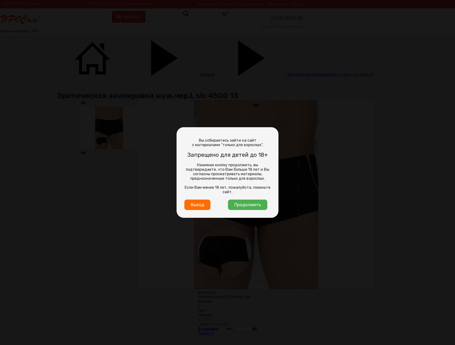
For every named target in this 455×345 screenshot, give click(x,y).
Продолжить (247, 204)
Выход (197, 204)
